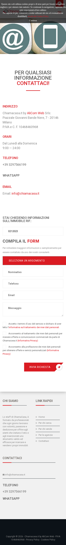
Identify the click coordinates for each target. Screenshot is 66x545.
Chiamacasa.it (32, 536)
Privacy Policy (32, 539)
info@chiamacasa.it (25, 193)
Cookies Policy (48, 539)
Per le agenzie (46, 435)
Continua (33, 20)
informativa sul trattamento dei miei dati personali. (34, 327)
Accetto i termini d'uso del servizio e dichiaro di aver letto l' (32, 325)
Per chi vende (45, 429)
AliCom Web (35, 113)
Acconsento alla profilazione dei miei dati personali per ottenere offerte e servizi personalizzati (32, 350)
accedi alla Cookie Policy (38, 16)
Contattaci (44, 441)
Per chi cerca (45, 423)
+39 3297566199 (14, 164)
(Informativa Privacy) (27, 340)
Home (42, 417)
